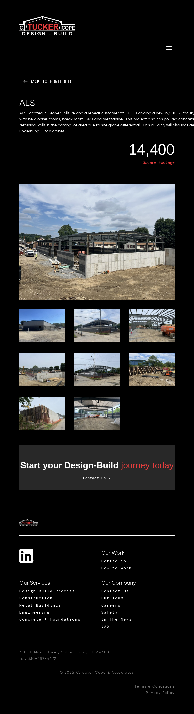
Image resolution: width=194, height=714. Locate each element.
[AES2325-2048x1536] (42, 340)
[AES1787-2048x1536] (152, 340)
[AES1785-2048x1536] (97, 385)
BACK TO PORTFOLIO (51, 81)
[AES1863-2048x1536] (97, 340)
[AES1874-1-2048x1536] (152, 385)
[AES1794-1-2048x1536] (42, 385)
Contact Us (94, 478)
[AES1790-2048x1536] (42, 429)
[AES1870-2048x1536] (97, 429)
